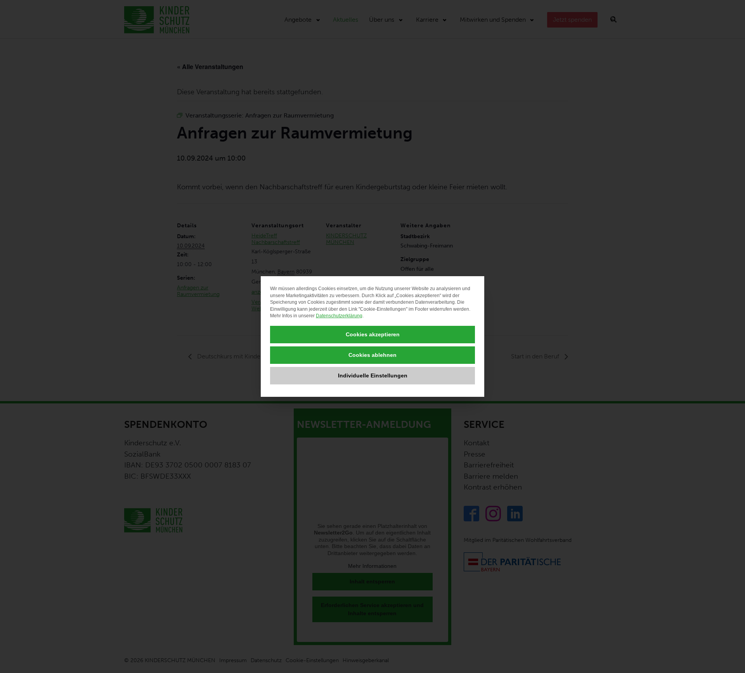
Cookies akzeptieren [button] (373, 334)
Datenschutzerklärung (339, 315)
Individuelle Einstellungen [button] (372, 375)
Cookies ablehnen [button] (372, 355)
